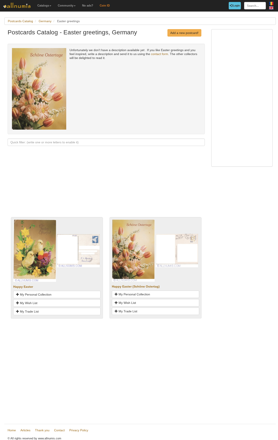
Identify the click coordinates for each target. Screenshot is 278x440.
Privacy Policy (78, 430)
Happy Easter (23, 286)
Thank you (42, 430)
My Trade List (29, 311)
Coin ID (105, 5)
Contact (59, 430)
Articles (25, 430)
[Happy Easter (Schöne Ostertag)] (133, 250)
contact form (159, 54)
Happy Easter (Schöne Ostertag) (136, 286)
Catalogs (43, 5)
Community (65, 5)
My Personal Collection (35, 294)
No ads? (87, 5)
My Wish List (28, 303)
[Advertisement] (106, 186)
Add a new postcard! (184, 33)
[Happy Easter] (34, 250)
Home (12, 430)
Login (236, 5)
